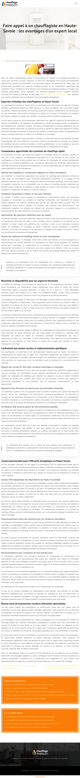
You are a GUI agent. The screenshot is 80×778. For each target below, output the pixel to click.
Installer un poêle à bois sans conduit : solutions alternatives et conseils (32, 724)
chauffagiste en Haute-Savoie (56, 94)
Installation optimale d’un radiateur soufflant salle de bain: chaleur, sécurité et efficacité (60, 666)
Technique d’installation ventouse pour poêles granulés (25, 698)
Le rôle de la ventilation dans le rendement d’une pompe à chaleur (29, 684)
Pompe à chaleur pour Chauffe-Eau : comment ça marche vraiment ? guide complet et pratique (40, 695)
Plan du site (40, 776)
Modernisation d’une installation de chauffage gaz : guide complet (29, 720)
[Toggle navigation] (76, 3)
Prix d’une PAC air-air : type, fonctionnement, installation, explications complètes (34, 691)
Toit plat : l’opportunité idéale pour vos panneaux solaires (26, 688)
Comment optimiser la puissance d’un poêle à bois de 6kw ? (27, 727)
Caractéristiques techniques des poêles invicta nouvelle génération (30, 716)
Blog (4, 61)
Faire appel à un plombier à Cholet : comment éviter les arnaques (20, 666)
